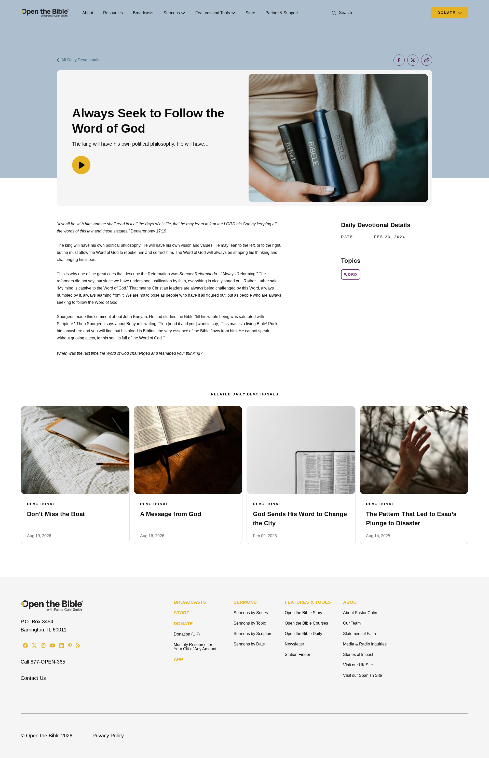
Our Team (352, 623)
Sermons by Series (251, 613)
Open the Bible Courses (306, 623)
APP (178, 659)
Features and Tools (212, 13)
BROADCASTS (190, 602)
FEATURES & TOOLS (308, 602)
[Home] (45, 12)
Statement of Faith (359, 633)
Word (350, 274)
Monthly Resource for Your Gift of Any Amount (195, 646)
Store (250, 13)
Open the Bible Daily (303, 633)
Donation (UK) (187, 634)
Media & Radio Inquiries (365, 644)
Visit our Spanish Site (362, 675)
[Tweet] (412, 60)
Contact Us (33, 678)
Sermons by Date (249, 644)
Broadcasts (143, 13)
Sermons (172, 13)
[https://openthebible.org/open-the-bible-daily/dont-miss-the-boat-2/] (75, 450)
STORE (181, 613)
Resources (113, 13)
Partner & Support (281, 13)
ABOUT (351, 602)
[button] (341, 12)
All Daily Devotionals (80, 60)
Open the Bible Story (303, 613)
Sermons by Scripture (253, 633)
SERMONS (245, 602)
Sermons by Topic (250, 623)
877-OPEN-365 (48, 662)
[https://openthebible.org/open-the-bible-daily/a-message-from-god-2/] (188, 450)
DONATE (183, 623)
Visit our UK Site (358, 665)
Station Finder (297, 654)
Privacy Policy (108, 735)
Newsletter (294, 644)
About (87, 13)
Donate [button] (447, 13)
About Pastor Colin (360, 613)
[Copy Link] (426, 60)
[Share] (399, 60)
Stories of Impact (358, 654)
